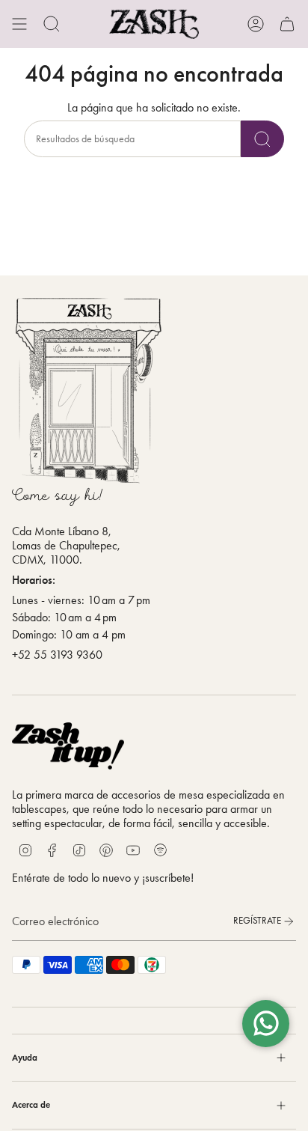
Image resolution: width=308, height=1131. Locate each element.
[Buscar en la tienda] (262, 139)
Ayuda (24, 1057)
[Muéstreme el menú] (19, 24)
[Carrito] (287, 24)
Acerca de (31, 1104)
